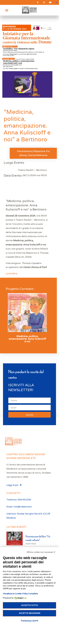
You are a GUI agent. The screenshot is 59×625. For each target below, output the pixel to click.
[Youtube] (50, 2)
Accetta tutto (29, 605)
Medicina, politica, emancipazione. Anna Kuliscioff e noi (27, 339)
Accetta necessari (29, 613)
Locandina (11, 273)
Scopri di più (30, 543)
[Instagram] (44, 2)
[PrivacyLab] (20, 598)
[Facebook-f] (38, 2)
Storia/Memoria (37, 155)
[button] (6, 10)
